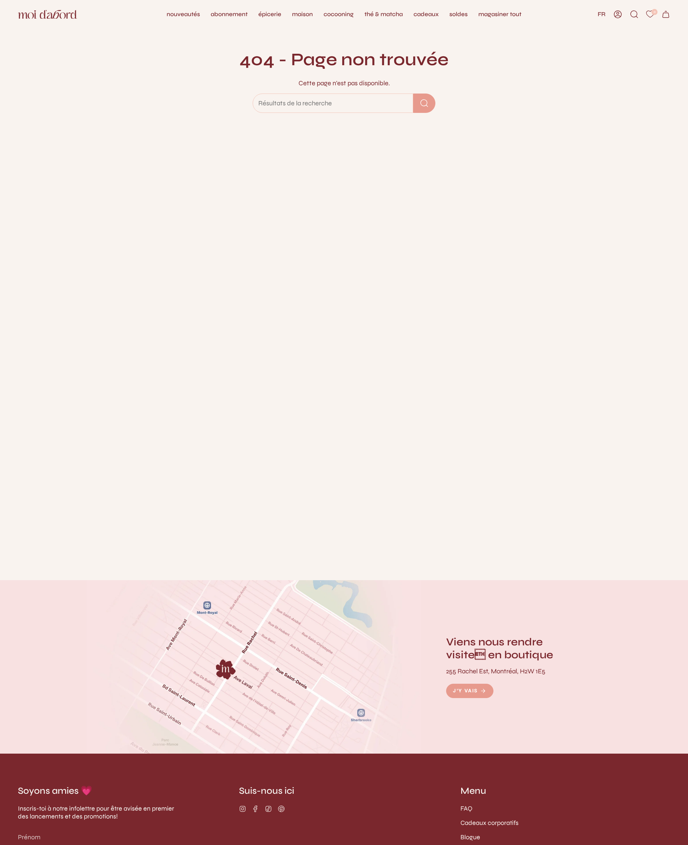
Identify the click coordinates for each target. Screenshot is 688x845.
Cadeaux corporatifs (489, 823)
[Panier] (666, 14)
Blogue (470, 837)
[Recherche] (424, 103)
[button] (302, 14)
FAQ (466, 808)
